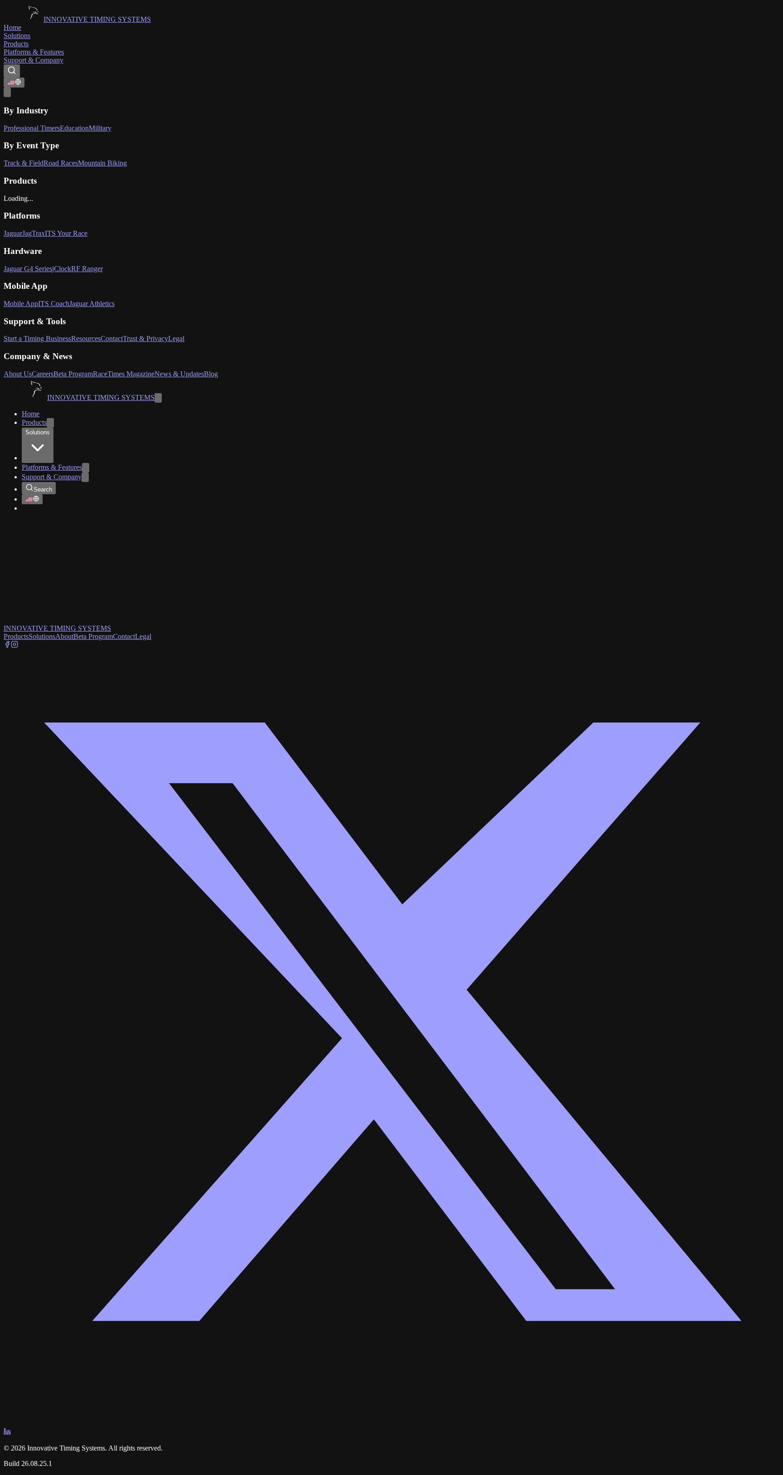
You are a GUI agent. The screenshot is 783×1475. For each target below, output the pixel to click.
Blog (211, 374)
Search (43, 489)
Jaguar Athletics (92, 303)
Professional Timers (32, 128)
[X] (391, 1423)
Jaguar (13, 233)
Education (74, 128)
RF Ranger (87, 269)
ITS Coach (53, 303)
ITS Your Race (66, 233)
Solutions (17, 35)
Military (100, 128)
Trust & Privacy (145, 338)
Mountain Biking (102, 163)
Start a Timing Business (37, 338)
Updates (81, 620)
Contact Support (55, 589)
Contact (112, 338)
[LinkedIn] (7, 1432)
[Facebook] (7, 645)
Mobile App (21, 303)
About (64, 636)
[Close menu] (158, 398)
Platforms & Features (34, 52)
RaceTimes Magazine (124, 374)
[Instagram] (14, 645)
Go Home (18, 589)
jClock (61, 269)
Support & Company (33, 60)
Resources (86, 338)
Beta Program (73, 374)
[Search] (12, 71)
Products (16, 44)
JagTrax (33, 233)
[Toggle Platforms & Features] (85, 467)
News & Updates (179, 374)
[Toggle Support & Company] (85, 477)
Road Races (61, 163)
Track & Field (24, 163)
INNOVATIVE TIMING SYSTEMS (97, 19)
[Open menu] (7, 92)
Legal (176, 338)
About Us (18, 374)
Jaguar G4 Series (28, 269)
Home (12, 27)
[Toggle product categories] (50, 423)
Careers (42, 374)
